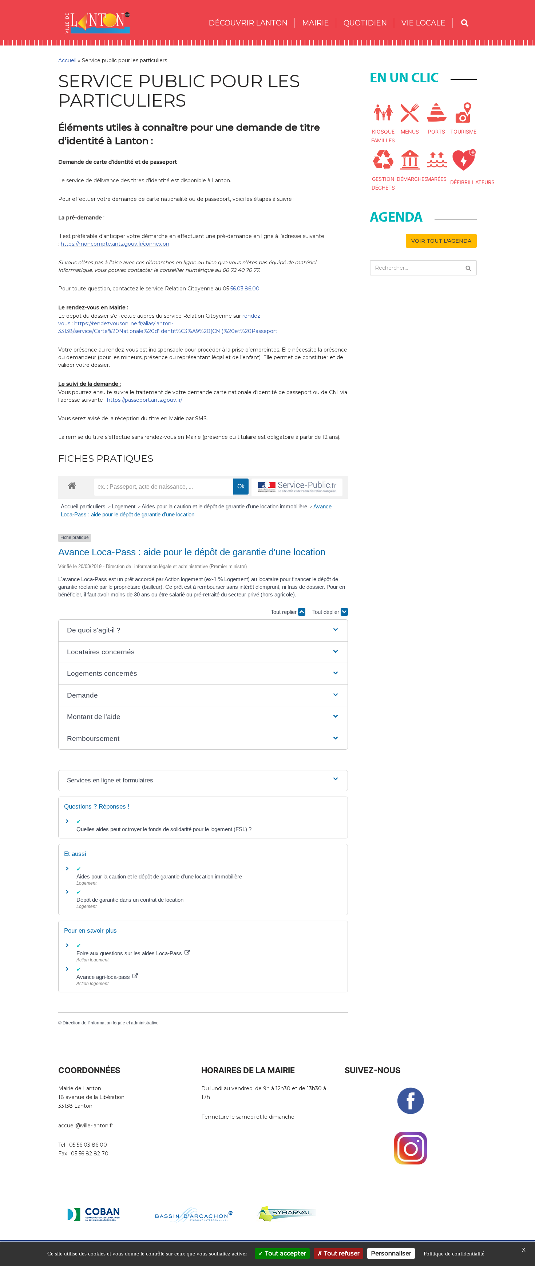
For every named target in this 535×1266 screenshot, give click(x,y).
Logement (124, 506)
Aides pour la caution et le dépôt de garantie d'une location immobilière (225, 506)
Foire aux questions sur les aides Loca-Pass (129, 953)
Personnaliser (391, 1253)
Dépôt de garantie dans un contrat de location (129, 900)
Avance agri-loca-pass (103, 977)
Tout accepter (284, 1253)
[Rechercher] (468, 267)
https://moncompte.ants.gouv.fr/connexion (115, 244)
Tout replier (284, 612)
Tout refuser (341, 1253)
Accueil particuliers (84, 506)
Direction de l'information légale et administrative (111, 1022)
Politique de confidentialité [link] (454, 1254)
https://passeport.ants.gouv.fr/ (144, 400)
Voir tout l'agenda (441, 241)
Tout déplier (326, 612)
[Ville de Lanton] (101, 22)
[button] (203, 630)
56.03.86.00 (244, 288)
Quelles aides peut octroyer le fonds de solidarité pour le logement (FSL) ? (163, 829)
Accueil (67, 60)
